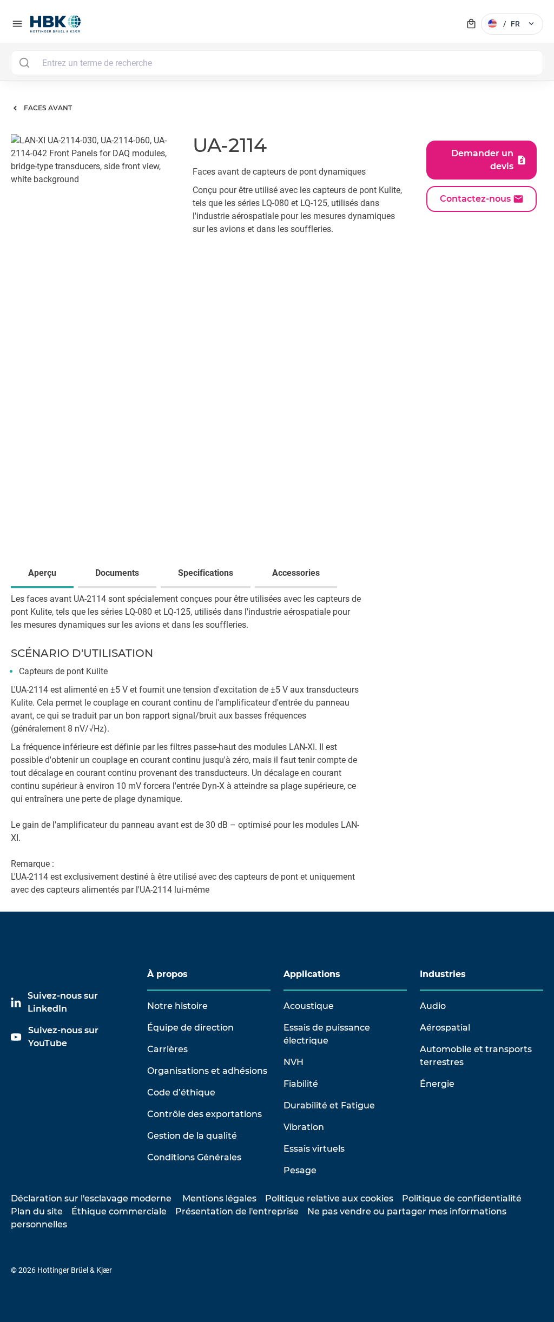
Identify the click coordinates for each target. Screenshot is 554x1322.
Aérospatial (445, 1027)
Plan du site (37, 1211)
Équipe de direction (190, 1027)
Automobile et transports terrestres (476, 1055)
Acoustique (308, 1006)
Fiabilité (300, 1084)
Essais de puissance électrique (326, 1034)
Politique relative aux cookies (329, 1198)
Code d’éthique (181, 1092)
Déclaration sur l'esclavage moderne (91, 1198)
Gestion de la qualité (192, 1136)
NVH (293, 1062)
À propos (167, 974)
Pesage (299, 1170)
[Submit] (24, 63)
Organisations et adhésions (207, 1071)
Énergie (437, 1084)
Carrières (167, 1049)
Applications (311, 974)
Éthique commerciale (119, 1211)
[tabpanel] (277, 752)
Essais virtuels (314, 1149)
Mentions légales (219, 1198)
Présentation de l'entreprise (237, 1211)
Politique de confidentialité (462, 1198)
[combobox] (277, 62)
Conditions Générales (194, 1157)
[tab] (44, 574)
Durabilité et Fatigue (329, 1105)
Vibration (303, 1127)
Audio (433, 1006)
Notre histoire (177, 1006)
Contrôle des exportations (204, 1114)
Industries (443, 974)
